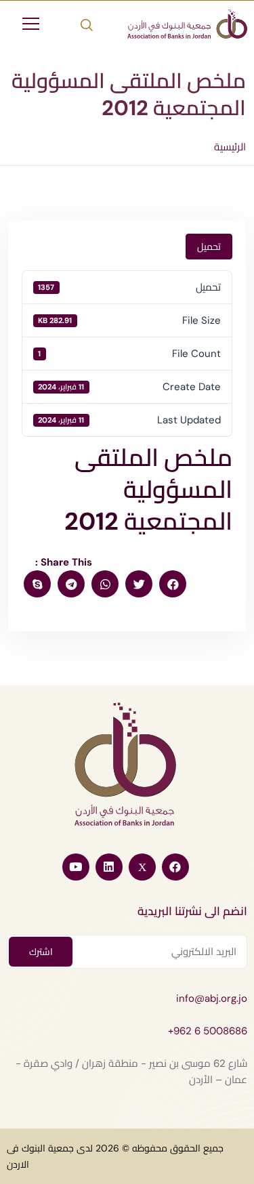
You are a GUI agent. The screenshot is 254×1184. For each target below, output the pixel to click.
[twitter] (138, 583)
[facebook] (172, 583)
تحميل (209, 246)
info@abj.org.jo (211, 998)
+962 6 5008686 (207, 1031)
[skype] (37, 583)
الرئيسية (230, 147)
